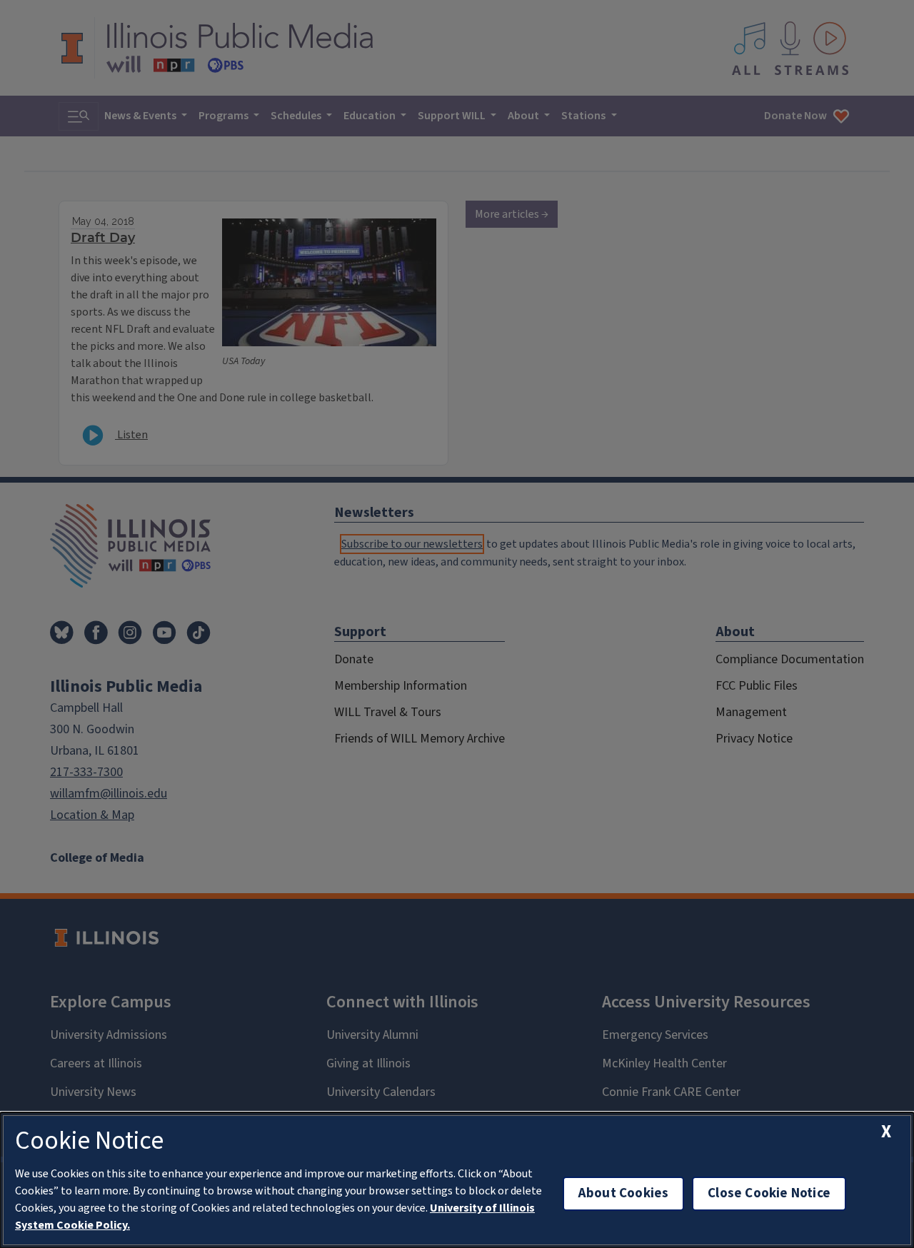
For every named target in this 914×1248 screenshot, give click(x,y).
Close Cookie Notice (769, 1193)
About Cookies (623, 1193)
